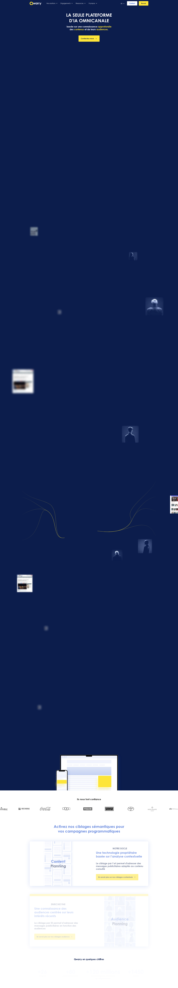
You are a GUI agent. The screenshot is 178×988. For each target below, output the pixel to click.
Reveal (143, 3)
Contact (132, 3)
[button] (52, 3)
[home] (35, 3)
